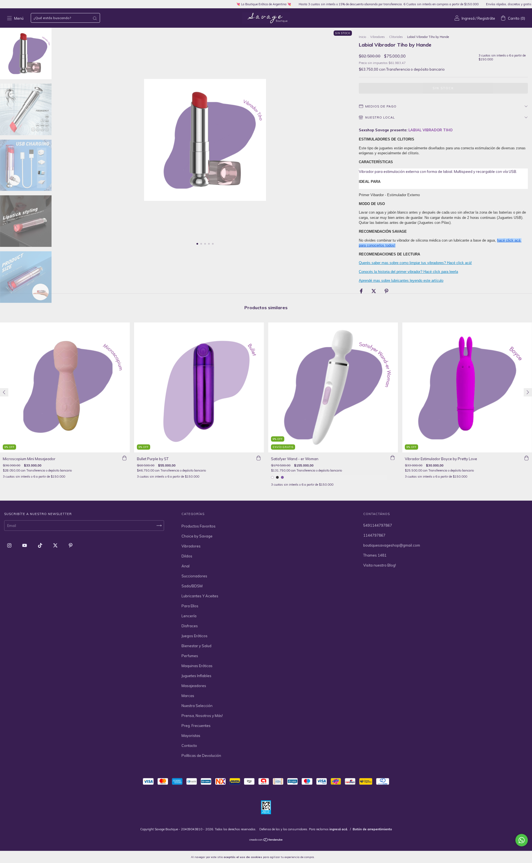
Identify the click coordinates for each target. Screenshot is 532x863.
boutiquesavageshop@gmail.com (391, 545)
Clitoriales (396, 37)
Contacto (189, 745)
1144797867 (374, 535)
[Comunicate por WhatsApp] (521, 840)
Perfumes (189, 656)
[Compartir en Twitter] (374, 291)
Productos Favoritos (198, 526)
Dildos (186, 556)
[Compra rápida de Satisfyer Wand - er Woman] (392, 457)
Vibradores (377, 37)
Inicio (362, 37)
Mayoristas (190, 735)
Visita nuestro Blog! (379, 565)
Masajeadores (193, 685)
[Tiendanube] (266, 840)
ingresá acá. (338, 829)
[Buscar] (94, 18)
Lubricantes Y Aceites (199, 596)
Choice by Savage (197, 536)
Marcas (187, 695)
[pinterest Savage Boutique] (70, 545)
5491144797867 (377, 525)
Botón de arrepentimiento (372, 829)
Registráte (486, 18)
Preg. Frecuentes (196, 725)
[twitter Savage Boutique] (55, 545)
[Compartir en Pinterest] (386, 291)
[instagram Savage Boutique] (9, 545)
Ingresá (468, 18)
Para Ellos (189, 606)
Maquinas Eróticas (197, 666)
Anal (185, 566)
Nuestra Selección (197, 705)
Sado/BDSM (192, 586)
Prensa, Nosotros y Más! (202, 715)
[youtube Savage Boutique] (24, 545)
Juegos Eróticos (194, 636)
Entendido (330, 857)
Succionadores (194, 576)
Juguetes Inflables (196, 676)
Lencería (188, 616)
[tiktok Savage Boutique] (40, 545)
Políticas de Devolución (201, 755)
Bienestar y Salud (196, 646)
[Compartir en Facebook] (361, 291)
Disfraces (189, 626)
